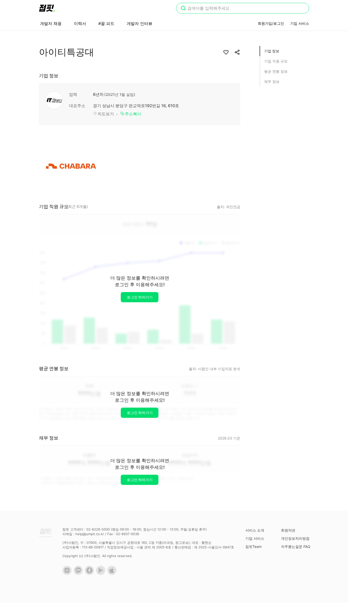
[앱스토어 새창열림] (112, 574)
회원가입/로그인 (271, 23)
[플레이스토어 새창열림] (101, 574)
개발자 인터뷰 (139, 23)
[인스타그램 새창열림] (68, 574)
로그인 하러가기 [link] (140, 297)
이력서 (80, 23)
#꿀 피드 (106, 23)
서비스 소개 (254, 530)
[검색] (183, 8)
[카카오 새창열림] (79, 574)
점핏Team (253, 546)
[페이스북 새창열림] (90, 574)
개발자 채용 (51, 23)
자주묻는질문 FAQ (295, 546)
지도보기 (106, 113)
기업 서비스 (299, 23)
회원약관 (288, 530)
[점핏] (47, 8)
